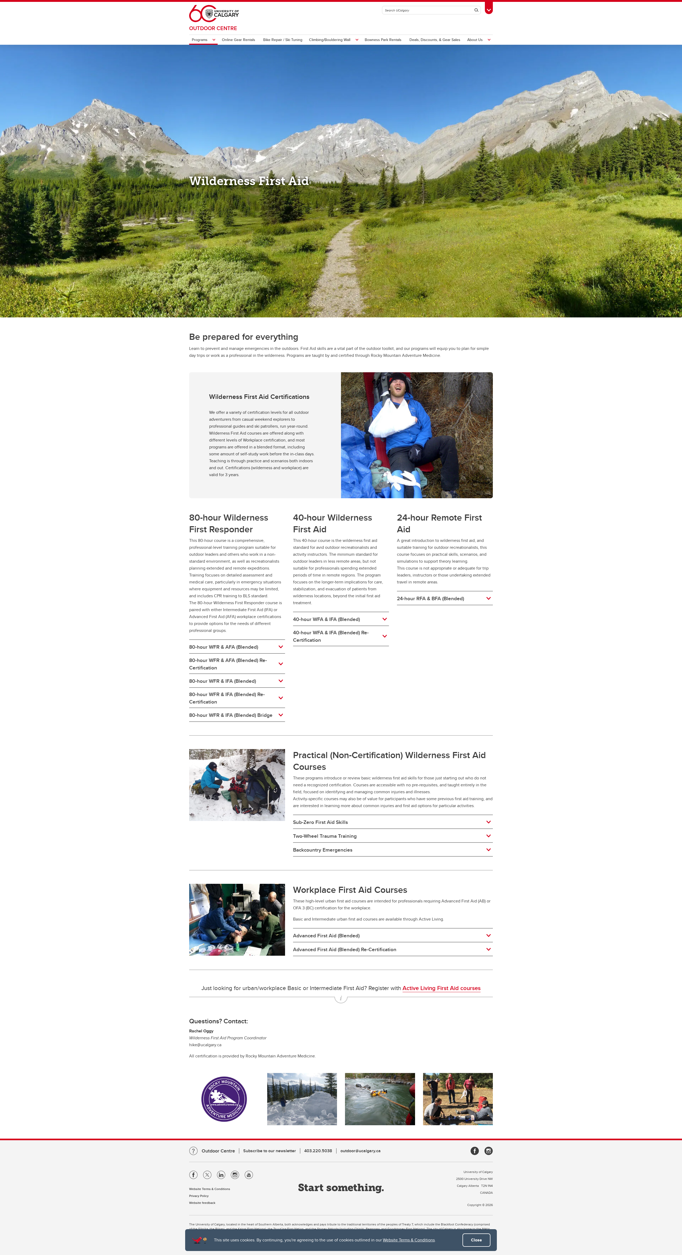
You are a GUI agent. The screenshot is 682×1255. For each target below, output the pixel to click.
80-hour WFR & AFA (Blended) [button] (223, 647)
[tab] (237, 647)
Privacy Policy (199, 1195)
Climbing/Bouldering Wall (329, 39)
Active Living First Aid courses (442, 988)
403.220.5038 (318, 1151)
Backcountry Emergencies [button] (322, 849)
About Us (475, 39)
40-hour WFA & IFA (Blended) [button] (326, 619)
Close (476, 1240)
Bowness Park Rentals (383, 39)
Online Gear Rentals (238, 39)
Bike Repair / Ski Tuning (282, 39)
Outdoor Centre (213, 28)
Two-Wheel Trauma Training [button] (325, 836)
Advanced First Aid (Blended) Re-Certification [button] (344, 949)
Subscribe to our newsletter (269, 1151)
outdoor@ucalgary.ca (360, 1151)
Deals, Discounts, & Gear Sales (434, 39)
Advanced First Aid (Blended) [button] (326, 935)
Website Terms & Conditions (409, 1240)
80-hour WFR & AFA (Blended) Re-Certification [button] (228, 663)
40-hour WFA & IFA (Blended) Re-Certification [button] (331, 636)
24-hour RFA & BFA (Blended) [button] (430, 598)
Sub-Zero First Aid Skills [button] (320, 822)
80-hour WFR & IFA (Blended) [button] (222, 681)
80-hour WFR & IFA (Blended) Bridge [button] (231, 715)
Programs (200, 39)
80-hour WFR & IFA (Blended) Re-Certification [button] (227, 697)
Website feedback (202, 1202)
